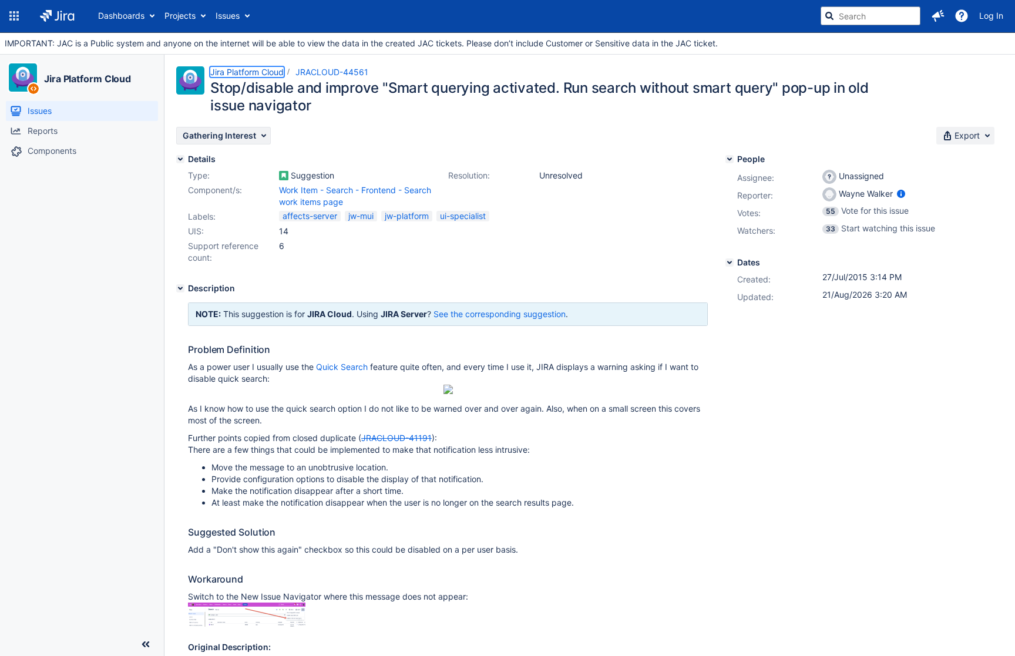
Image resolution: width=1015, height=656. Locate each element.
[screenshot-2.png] (246, 623)
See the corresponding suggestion (499, 314)
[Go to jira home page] (57, 16)
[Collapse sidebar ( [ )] (145, 644)
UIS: (196, 231)
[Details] (180, 159)
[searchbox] (870, 15)
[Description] (180, 288)
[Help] (961, 15)
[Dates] (729, 262)
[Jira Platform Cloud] (23, 77)
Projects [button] (180, 16)
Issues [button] (228, 16)
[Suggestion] (283, 175)
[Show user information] (901, 194)
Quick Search (342, 367)
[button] (14, 16)
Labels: (202, 216)
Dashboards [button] (121, 16)
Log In (991, 16)
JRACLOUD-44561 (331, 72)
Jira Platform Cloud (87, 78)
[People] (729, 159)
